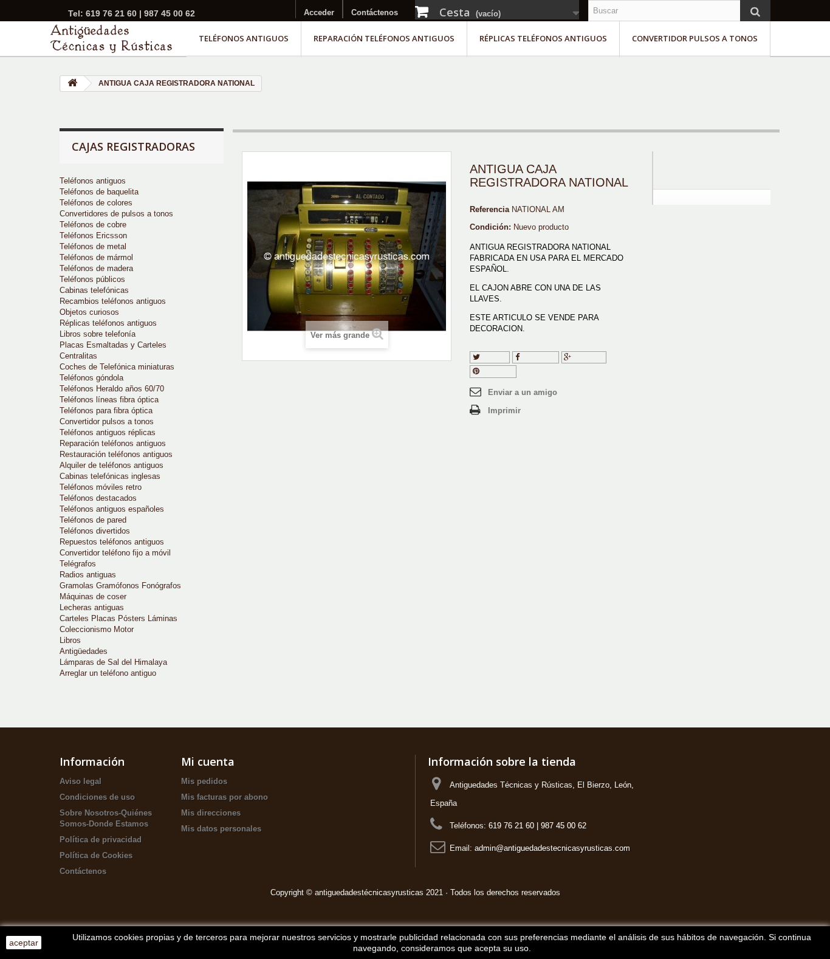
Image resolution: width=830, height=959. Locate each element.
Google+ (587, 357)
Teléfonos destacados (98, 498)
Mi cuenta (208, 761)
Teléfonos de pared (93, 519)
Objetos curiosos (89, 312)
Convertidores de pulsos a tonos (116, 213)
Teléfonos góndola (91, 377)
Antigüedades (84, 651)
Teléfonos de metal (93, 246)
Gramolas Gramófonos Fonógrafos (120, 585)
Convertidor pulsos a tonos (695, 38)
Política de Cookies (96, 855)
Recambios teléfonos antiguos (113, 301)
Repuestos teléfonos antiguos (112, 541)
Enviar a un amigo (522, 392)
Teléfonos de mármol (96, 257)
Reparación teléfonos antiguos (384, 38)
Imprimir (504, 410)
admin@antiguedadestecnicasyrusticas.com (552, 848)
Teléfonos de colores (96, 202)
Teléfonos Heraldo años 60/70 (112, 388)
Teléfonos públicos (92, 279)
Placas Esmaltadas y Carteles (113, 344)
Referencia (489, 209)
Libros (70, 640)
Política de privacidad (101, 839)
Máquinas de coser (93, 596)
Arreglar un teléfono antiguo (108, 673)
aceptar (23, 942)
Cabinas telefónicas (94, 290)
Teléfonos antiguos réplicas (108, 432)
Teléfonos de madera (96, 268)
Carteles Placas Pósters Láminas (118, 618)
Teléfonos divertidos (95, 530)
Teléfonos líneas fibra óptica (109, 399)
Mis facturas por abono (224, 797)
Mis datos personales (221, 828)
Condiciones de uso (97, 797)
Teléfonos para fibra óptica (106, 410)
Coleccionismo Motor (97, 629)
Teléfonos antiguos (244, 38)
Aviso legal (80, 781)
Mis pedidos (204, 781)
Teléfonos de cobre (93, 224)
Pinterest (496, 371)
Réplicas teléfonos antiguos (543, 38)
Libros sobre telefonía (97, 334)
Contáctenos (374, 12)
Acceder (319, 12)
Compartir (538, 357)
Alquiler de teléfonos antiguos (111, 465)
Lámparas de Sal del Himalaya (113, 662)
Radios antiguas (88, 574)
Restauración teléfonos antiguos (116, 454)
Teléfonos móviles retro (101, 487)
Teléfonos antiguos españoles (112, 509)
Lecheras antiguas (92, 607)
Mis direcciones (211, 812)
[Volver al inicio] (72, 83)
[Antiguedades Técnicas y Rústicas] (111, 38)
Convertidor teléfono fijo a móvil (115, 552)
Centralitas (78, 355)
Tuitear (493, 357)
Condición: (490, 227)
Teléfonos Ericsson (93, 235)
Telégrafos (78, 563)
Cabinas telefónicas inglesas (110, 476)
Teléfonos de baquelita (99, 191)
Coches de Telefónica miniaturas (117, 366)
